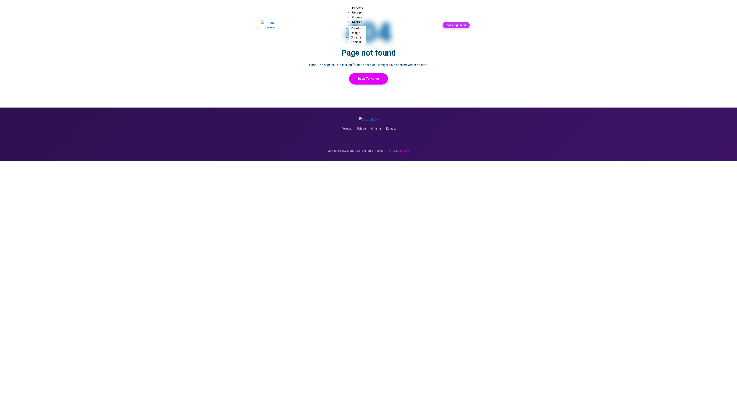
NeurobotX (403, 151)
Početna (356, 28)
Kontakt (357, 22)
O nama (356, 37)
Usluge (355, 33)
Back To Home (368, 78)
